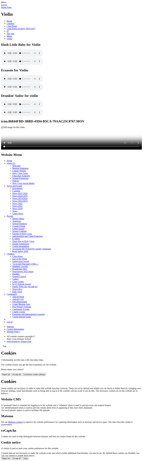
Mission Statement (20, 168)
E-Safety (16, 239)
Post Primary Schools (21, 307)
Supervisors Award (20, 261)
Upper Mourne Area (21, 304)
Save (25, 458)
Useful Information (20, 246)
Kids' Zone (17, 291)
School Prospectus (20, 178)
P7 (8, 31)
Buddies (16, 274)
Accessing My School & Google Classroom (31, 249)
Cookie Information (15, 329)
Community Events (20, 309)
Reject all (6, 374)
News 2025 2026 (20, 193)
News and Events (14, 186)
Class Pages (12, 26)
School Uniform (19, 231)
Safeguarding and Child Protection (27, 236)
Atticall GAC (18, 299)
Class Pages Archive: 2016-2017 (21, 28)
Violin (9, 38)
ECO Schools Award (21, 284)
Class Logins (18, 281)
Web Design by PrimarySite (19, 341)
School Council (19, 276)
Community (12, 294)
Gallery (15, 279)
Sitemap (10, 326)
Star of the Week (19, 259)
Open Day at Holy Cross (23, 241)
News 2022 (17, 203)
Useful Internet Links (21, 317)
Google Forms (18, 226)
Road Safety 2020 (20, 251)
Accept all (17, 374)
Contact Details (19, 171)
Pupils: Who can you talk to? (25, 286)
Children (10, 23)
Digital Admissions (20, 244)
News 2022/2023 (20, 201)
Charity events (18, 312)
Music (9, 36)
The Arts (10, 33)
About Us (11, 163)
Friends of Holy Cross (22, 234)
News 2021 (17, 206)
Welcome (16, 166)
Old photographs (19, 302)
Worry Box (17, 289)
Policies (15, 181)
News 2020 (17, 208)
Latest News (17, 213)
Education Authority (21, 176)
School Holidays (19, 223)
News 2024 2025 (20, 196)
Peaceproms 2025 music (23, 271)
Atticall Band (18, 296)
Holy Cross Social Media (23, 183)
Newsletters (17, 188)
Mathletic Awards (20, 266)
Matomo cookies (15, 422)
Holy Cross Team (20, 173)
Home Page (6, 7)
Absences (16, 221)
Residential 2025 (19, 269)
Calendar (16, 191)
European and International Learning (28, 314)
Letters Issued (18, 228)
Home (9, 21)
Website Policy (13, 331)
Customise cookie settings (34, 374)
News (14, 211)
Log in (4, 5)
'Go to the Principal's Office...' (25, 264)
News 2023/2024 (20, 198)
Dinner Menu (18, 218)
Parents (10, 216)
